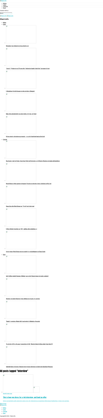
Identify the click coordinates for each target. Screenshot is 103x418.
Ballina (4, 3)
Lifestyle (5, 6)
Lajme (4, 5)
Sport (4, 8)
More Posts (3, 403)
